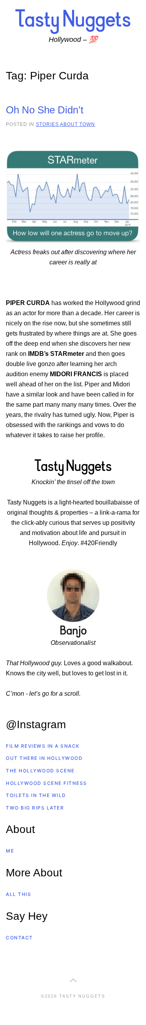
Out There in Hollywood (44, 758)
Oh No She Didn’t (44, 110)
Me (10, 851)
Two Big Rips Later (35, 808)
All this (18, 894)
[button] (73, 980)
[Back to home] (73, 21)
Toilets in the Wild (36, 795)
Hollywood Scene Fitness (46, 783)
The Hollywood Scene (40, 771)
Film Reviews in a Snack (43, 746)
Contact (19, 938)
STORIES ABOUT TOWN (65, 124)
